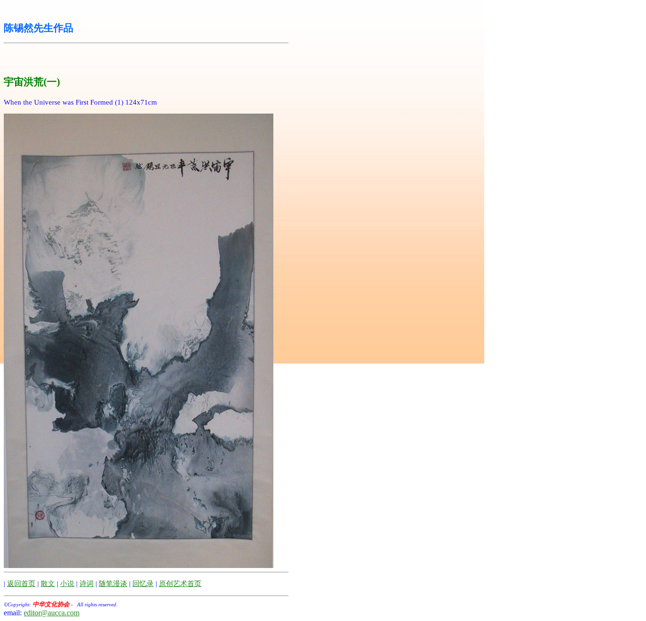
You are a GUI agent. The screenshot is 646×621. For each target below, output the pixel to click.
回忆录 (143, 583)
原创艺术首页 (180, 583)
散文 (48, 583)
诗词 (86, 583)
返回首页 (21, 583)
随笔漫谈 (113, 583)
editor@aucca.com (51, 613)
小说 (67, 583)
